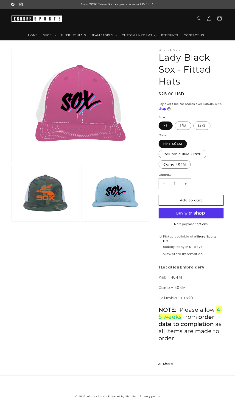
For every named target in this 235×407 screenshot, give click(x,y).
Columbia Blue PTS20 (182, 154)
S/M (182, 125)
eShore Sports (97, 396)
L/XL (202, 125)
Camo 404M (174, 164)
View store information (183, 254)
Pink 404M (172, 143)
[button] (49, 35)
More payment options (191, 224)
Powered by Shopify (122, 396)
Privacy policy (150, 396)
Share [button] (168, 364)
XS (165, 125)
